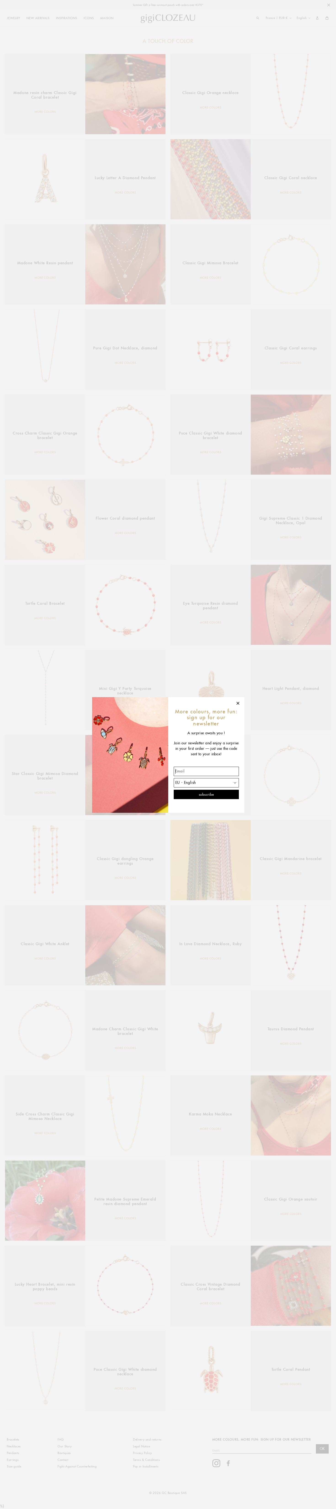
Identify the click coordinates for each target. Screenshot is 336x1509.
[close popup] (238, 703)
